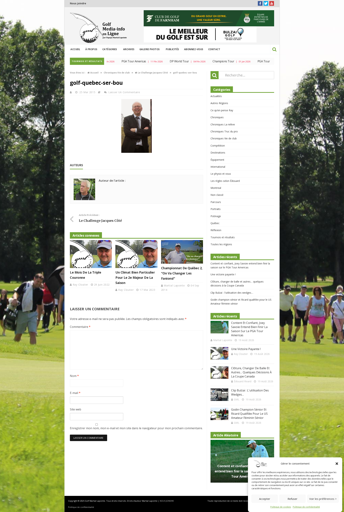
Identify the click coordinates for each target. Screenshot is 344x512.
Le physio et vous (221, 173)
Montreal (216, 188)
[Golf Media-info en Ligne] (99, 28)
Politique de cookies (280, 506)
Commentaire (80, 327)
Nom (74, 376)
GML (236, 399)
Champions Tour (213, 61)
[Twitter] (266, 3)
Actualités (216, 96)
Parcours (216, 202)
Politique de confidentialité (306, 506)
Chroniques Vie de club (224, 138)
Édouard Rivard (242, 381)
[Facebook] (260, 3)
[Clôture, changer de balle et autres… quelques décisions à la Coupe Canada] (219, 372)
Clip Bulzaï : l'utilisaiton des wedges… (232, 292)
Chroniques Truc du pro (224, 131)
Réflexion (216, 230)
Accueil (75, 49)
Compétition (218, 145)
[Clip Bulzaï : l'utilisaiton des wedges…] (219, 394)
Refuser (292, 499)
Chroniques (217, 117)
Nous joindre (78, 3)
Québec (215, 223)
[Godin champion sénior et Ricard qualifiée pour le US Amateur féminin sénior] (219, 414)
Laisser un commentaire (124, 92)
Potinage (216, 216)
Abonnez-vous (193, 49)
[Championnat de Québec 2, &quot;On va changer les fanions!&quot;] (182, 252)
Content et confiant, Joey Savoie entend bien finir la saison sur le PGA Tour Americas (249, 329)
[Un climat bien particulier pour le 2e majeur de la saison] (136, 254)
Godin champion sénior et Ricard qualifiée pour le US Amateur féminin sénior (249, 414)
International (218, 166)
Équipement (217, 159)
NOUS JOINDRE (167, 500)
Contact (214, 49)
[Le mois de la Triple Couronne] (91, 254)
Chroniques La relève (223, 124)
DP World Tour (169, 61)
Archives (128, 49)
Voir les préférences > (323, 499)
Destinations (218, 152)
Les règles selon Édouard (225, 181)
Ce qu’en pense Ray (222, 110)
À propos (91, 49)
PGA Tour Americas (123, 61)
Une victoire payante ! (223, 274)
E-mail (75, 393)
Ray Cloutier (81, 284)
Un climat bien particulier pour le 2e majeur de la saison (135, 277)
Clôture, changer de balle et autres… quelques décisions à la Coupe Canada (251, 372)
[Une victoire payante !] (219, 353)
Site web (75, 409)
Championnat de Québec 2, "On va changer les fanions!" (181, 273)
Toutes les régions (221, 244)
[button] (337, 463)
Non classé (217, 195)
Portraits (216, 209)
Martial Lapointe (175, 285)
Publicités (172, 49)
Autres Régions (219, 103)
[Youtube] (271, 3)
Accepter (264, 499)
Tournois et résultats (223, 237)
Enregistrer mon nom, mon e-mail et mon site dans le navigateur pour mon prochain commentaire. (136, 428)
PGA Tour (253, 61)
